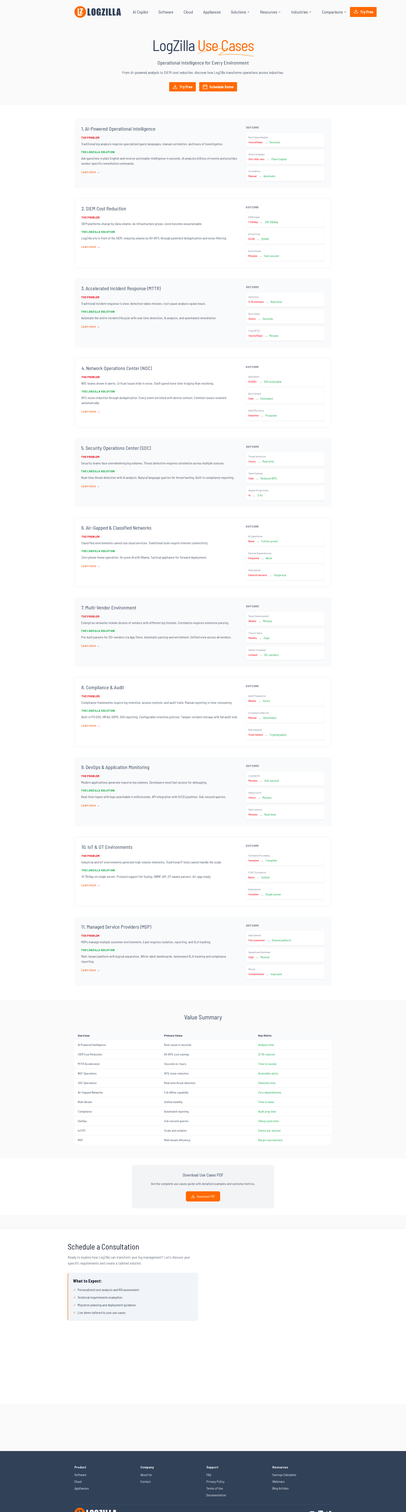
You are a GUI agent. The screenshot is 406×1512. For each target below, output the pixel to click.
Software (165, 11)
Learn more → (90, 172)
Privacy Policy (215, 1481)
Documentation (216, 1495)
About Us (146, 1475)
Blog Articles (280, 1488)
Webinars (278, 1481)
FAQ (208, 1475)
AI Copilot (140, 11)
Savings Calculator (284, 1475)
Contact (145, 1481)
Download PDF (206, 1196)
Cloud (188, 11)
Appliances (212, 11)
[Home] (97, 12)
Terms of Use (214, 1488)
